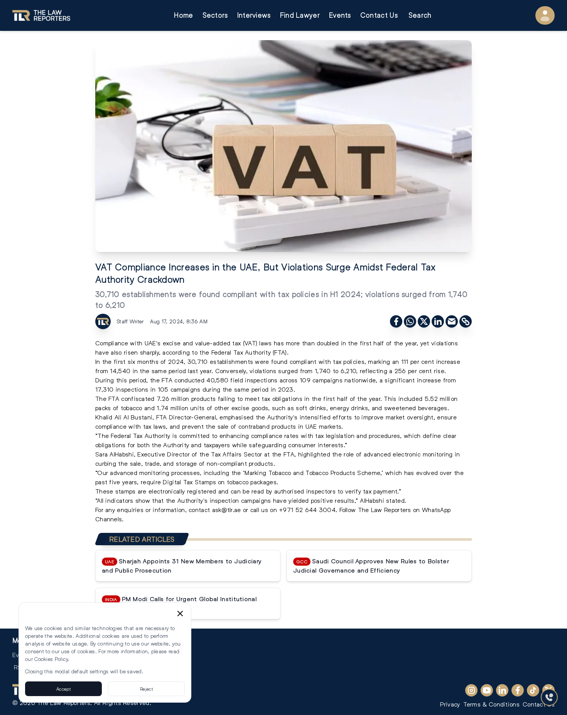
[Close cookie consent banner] (180, 613)
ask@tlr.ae (226, 509)
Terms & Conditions (491, 704)
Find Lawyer (300, 15)
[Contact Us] (549, 697)
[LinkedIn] (502, 690)
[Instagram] (471, 690)
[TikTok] (533, 690)
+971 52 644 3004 (307, 509)
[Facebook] (517, 690)
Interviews (254, 15)
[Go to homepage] (41, 15)
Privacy (450, 704)
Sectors (215, 15)
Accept (63, 688)
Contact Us (379, 15)
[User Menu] (545, 15)
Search (420, 15)
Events (340, 15)
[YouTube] (487, 690)
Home (183, 15)
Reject (146, 688)
